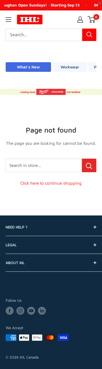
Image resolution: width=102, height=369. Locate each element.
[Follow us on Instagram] (20, 311)
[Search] (89, 35)
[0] (91, 19)
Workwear (70, 66)
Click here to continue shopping (51, 183)
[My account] (80, 19)
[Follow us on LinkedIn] (42, 311)
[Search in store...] (89, 165)
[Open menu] (8, 19)
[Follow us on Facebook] (10, 311)
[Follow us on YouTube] (31, 311)
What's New (28, 66)
